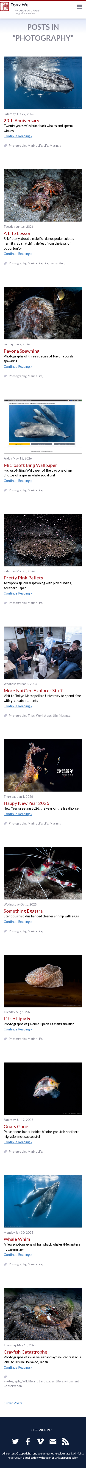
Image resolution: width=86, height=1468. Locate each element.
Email (53, 1442)
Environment (70, 1381)
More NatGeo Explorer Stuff (33, 690)
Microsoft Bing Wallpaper (30, 465)
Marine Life (35, 145)
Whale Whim (17, 1239)
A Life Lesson (17, 233)
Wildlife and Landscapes (38, 1381)
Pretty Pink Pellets (23, 577)
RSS (65, 1442)
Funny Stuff (57, 263)
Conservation (13, 1386)
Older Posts (13, 1403)
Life (46, 145)
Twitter (15, 1442)
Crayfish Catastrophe (25, 1351)
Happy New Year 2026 (26, 803)
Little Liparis (17, 1018)
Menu (79, 7)
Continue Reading (17, 136)
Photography (17, 145)
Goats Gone (16, 1126)
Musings (55, 145)
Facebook (28, 1442)
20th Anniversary (21, 120)
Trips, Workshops (40, 715)
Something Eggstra (23, 911)
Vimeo (40, 1442)
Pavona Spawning (21, 351)
